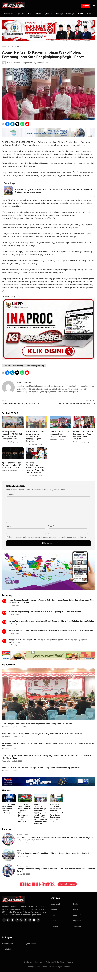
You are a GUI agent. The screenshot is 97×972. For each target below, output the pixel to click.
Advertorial (8, 14)
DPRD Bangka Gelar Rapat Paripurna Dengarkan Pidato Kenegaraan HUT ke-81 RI (37, 723)
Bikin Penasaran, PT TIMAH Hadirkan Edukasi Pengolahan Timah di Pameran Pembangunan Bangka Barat (51, 630)
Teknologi (77, 926)
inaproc (86, 5)
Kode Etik (39, 962)
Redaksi (70, 962)
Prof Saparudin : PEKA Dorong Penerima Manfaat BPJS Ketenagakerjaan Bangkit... (35, 436)
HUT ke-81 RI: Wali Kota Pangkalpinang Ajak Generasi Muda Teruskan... (83, 435)
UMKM (80, 14)
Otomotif (48, 14)
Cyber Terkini (30, 943)
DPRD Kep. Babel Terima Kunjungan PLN (77, 403)
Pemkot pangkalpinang (35, 365)
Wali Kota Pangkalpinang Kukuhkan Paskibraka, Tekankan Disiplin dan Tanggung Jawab (35, 467)
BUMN (38, 14)
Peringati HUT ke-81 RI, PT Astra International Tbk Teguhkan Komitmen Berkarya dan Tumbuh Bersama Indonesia (24, 812)
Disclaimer (28, 962)
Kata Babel (6, 949)
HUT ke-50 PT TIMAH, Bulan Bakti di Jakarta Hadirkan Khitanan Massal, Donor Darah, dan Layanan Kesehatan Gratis (56, 812)
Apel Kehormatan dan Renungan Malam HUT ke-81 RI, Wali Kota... (11, 465)
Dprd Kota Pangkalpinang (13, 365)
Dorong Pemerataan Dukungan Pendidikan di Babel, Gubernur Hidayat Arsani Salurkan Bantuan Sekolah (51, 621)
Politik (89, 14)
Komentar (11, 494)
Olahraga (70, 14)
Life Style (54, 926)
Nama (9, 526)
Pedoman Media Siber (55, 962)
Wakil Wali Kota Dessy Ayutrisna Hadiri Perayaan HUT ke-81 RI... (60, 433)
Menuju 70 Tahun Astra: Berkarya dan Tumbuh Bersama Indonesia (8, 808)
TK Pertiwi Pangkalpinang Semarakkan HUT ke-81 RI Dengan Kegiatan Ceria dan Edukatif (44, 612)
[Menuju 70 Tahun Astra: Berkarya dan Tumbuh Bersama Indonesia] (9, 801)
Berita (30, 14)
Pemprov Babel (22, 835)
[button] (27, 124)
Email (51, 526)
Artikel (53, 921)
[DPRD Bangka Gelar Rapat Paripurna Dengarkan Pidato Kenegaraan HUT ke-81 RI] (48, 719)
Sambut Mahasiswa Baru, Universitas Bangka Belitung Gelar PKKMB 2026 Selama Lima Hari (42, 733)
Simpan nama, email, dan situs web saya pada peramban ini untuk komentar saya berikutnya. (47, 537)
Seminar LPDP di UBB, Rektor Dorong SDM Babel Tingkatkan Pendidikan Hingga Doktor (40, 767)
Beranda (20, 14)
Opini (53, 915)
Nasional (54, 909)
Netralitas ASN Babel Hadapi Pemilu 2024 (20, 403)
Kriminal (59, 14)
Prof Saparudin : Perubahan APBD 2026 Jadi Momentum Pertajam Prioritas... (12, 435)
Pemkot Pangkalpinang (10, 442)
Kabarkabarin (7, 943)
